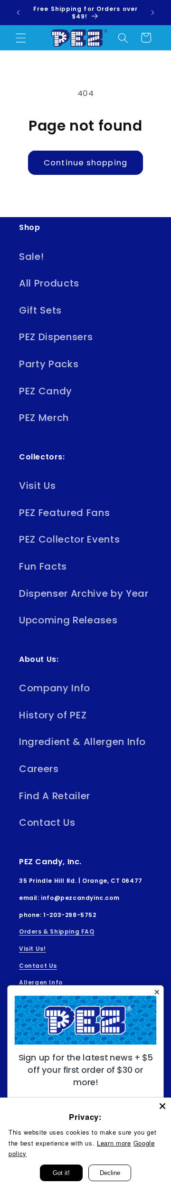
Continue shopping (85, 162)
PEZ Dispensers (56, 337)
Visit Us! (32, 949)
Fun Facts (43, 566)
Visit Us (37, 485)
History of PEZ (52, 715)
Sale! (31, 256)
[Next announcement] (152, 12)
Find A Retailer (54, 795)
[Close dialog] (156, 992)
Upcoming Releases (68, 620)
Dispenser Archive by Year (84, 593)
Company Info (54, 688)
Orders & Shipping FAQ (57, 931)
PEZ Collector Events (69, 539)
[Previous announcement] (18, 12)
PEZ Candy (45, 391)
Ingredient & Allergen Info (82, 741)
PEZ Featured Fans (64, 512)
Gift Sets (40, 310)
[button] (21, 37)
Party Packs (48, 364)
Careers (39, 768)
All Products (49, 283)
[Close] (162, 1106)
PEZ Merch (44, 417)
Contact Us (47, 822)
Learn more (114, 1142)
